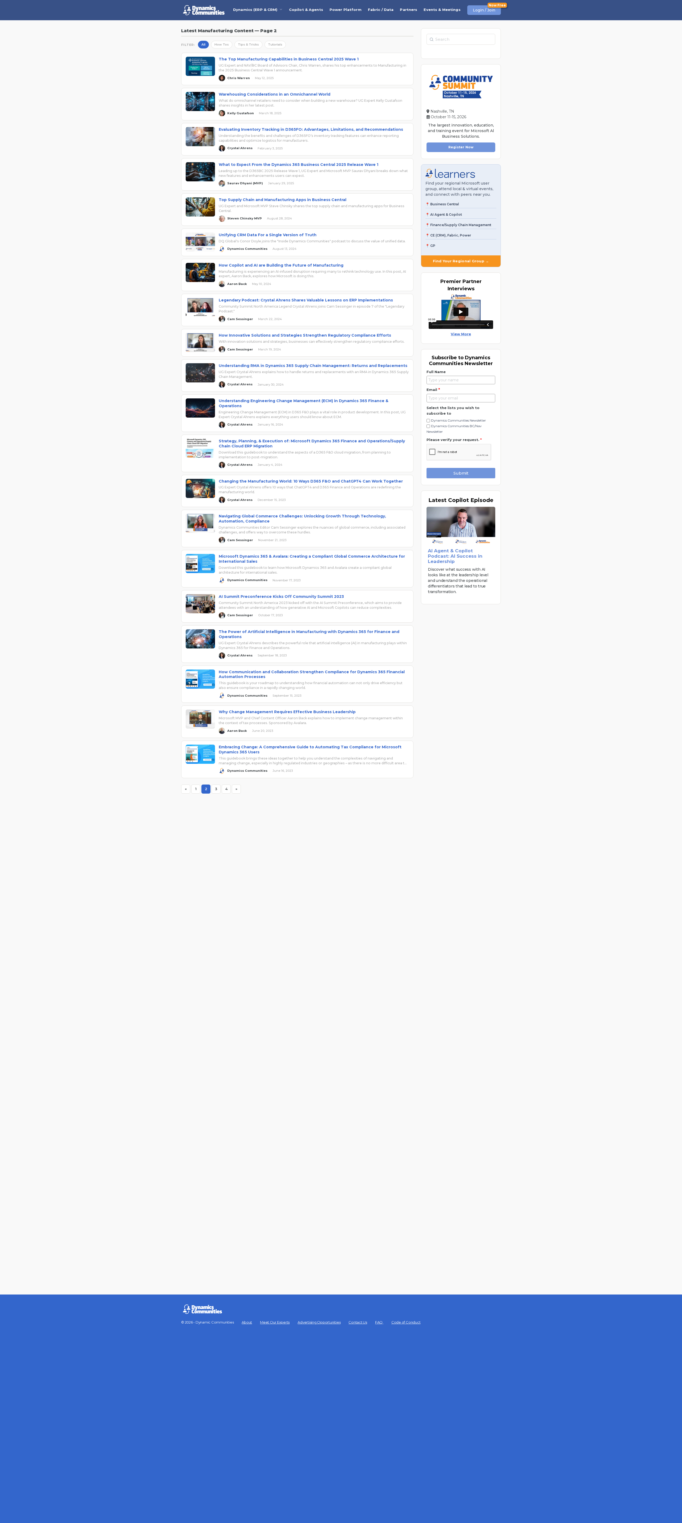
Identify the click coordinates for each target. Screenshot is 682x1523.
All (203, 44)
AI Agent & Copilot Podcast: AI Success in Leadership (455, 556)
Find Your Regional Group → (461, 261)
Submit (460, 473)
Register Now (461, 147)
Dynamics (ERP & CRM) (255, 9)
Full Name (436, 372)
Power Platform (346, 9)
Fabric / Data (381, 9)
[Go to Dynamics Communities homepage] (203, 10)
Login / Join (484, 10)
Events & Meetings (442, 9)
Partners (408, 9)
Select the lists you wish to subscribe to (453, 410)
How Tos (221, 44)
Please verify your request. (454, 440)
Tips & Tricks (248, 44)
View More (461, 334)
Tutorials (275, 44)
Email (433, 389)
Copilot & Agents (306, 9)
